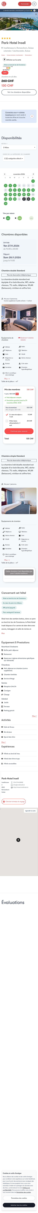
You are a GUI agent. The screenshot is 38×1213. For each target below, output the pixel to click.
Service (4, 683)
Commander (25, 4)
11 (14, 190)
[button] (13, 158)
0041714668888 (18, 782)
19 (19, 194)
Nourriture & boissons (9, 647)
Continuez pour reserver (19, 431)
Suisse (3, 55)
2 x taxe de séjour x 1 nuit (15, 416)
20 (24, 194)
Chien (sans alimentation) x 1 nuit (14, 423)
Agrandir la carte (30, 811)
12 (19, 190)
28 (28, 199)
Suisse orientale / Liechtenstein (15, 55)
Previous (2, 19)
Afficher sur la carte (12, 60)
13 (24, 190)
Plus (6, 379)
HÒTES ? (4, 143)
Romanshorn (28, 55)
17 (10, 194)
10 (10, 190)
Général (4, 699)
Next (35, 19)
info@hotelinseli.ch (19, 785)
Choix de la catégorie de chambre (16, 154)
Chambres (5, 665)
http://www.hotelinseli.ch (20, 787)
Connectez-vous (11, 112)
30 (6, 203)
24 (10, 199)
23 (5, 199)
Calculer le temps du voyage (14, 801)
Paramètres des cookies (23, 1192)
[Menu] (34, 4)
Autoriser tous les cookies (19, 1205)
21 (28, 194)
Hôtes (6, 147)
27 (24, 199)
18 (14, 194)
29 (33, 199)
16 (5, 194)
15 (33, 190)
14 (28, 190)
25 (15, 199)
